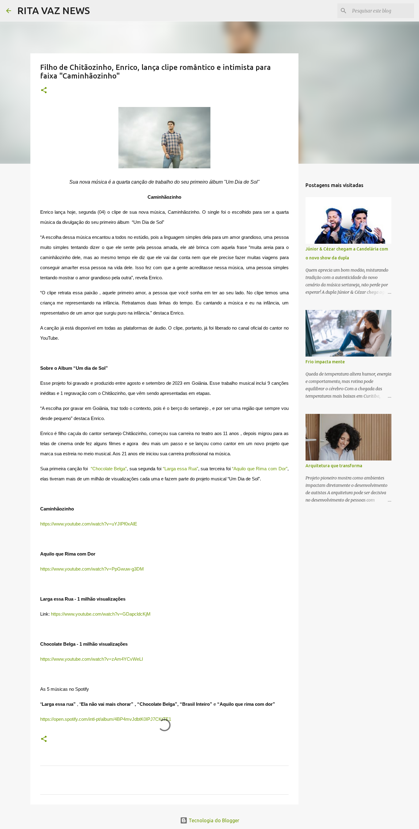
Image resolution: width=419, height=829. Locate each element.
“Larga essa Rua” (180, 468)
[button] (44, 90)
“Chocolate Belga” (109, 468)
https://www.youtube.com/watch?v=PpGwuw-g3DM (92, 569)
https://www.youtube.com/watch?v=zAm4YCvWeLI (91, 659)
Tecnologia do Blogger (213, 820)
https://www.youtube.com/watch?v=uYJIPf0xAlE (88, 523)
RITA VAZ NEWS (53, 10)
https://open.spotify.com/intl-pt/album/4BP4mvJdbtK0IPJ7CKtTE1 (105, 719)
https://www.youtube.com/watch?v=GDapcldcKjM (101, 614)
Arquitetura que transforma (334, 465)
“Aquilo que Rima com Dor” (259, 468)
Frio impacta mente (325, 361)
